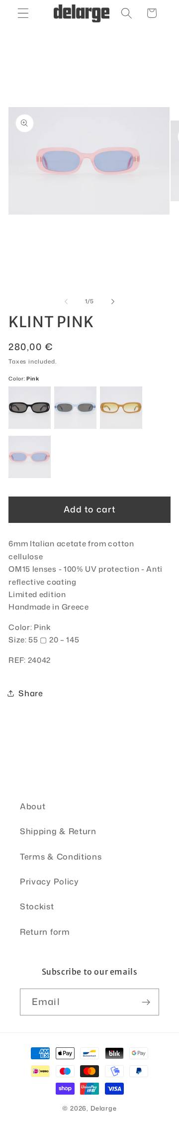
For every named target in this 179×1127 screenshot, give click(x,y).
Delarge (103, 1108)
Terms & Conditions (60, 856)
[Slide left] (66, 301)
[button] (23, 13)
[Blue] (75, 407)
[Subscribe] (146, 1002)
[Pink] (29, 457)
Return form (45, 931)
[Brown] (121, 407)
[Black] (29, 407)
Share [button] (30, 693)
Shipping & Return (58, 831)
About (32, 806)
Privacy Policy (49, 881)
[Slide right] (113, 301)
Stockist (37, 906)
